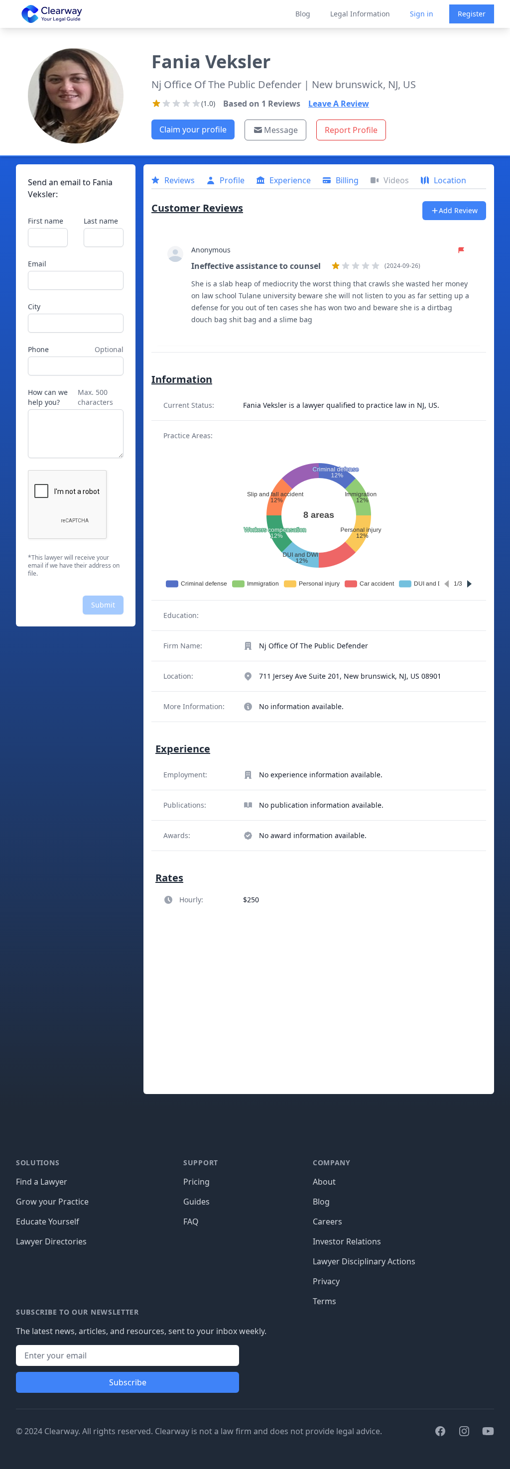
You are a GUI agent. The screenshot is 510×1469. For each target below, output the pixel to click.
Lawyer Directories (51, 1241)
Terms (324, 1301)
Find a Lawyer (41, 1181)
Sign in (421, 13)
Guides (196, 1201)
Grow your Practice (52, 1201)
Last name (101, 221)
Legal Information (360, 13)
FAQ (191, 1221)
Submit (103, 605)
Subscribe (127, 1382)
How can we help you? (48, 397)
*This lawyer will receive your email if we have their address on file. (74, 566)
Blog (302, 13)
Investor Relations (347, 1241)
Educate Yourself (47, 1221)
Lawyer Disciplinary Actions (364, 1261)
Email (37, 263)
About (324, 1181)
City (34, 306)
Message (281, 129)
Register (472, 13)
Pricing (196, 1181)
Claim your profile (193, 129)
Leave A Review (338, 103)
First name (45, 221)
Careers (327, 1221)
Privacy (326, 1281)
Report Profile (351, 129)
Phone (38, 349)
